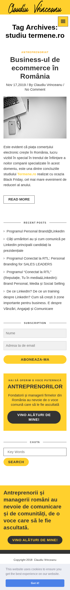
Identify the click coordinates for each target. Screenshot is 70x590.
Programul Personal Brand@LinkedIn (36, 231)
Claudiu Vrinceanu (48, 85)
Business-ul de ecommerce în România (35, 68)
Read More (19, 199)
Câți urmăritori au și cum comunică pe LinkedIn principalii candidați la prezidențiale (34, 245)
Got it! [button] (35, 583)
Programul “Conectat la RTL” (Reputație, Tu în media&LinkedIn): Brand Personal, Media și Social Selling (34, 278)
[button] (60, 574)
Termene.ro (27, 174)
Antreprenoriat (35, 52)
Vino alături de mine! (34, 417)
